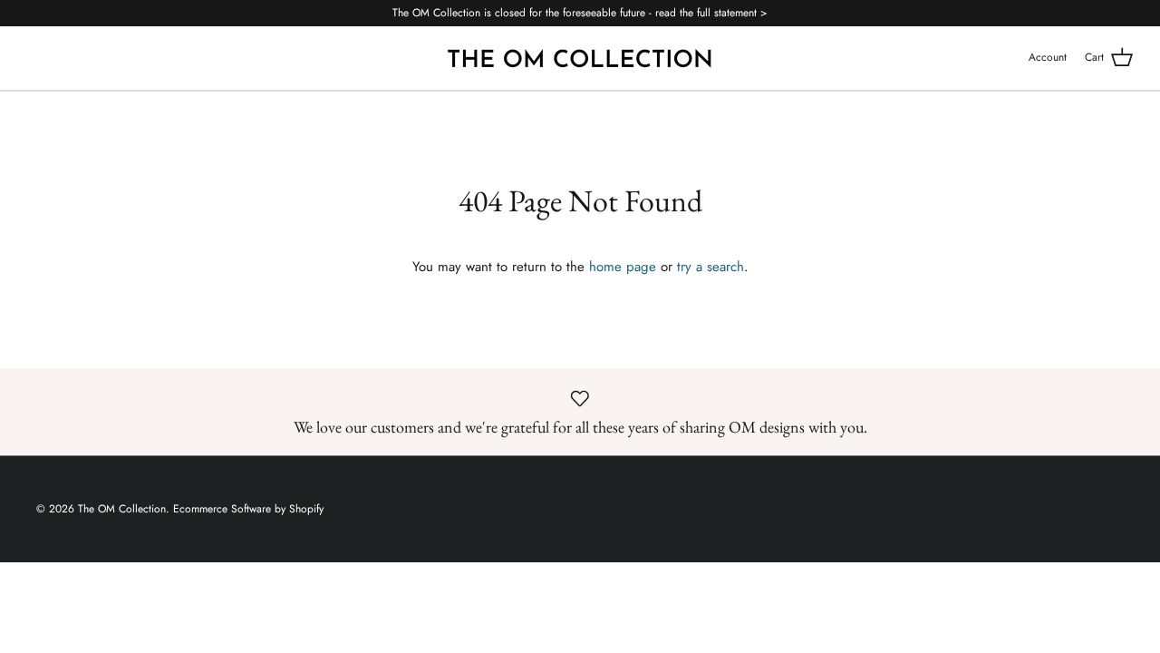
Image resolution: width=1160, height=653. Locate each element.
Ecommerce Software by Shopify (248, 509)
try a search (710, 267)
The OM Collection (122, 509)
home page (622, 267)
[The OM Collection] (580, 58)
